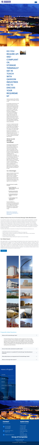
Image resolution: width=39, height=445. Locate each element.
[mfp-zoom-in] (23, 55)
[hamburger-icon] (36, 2)
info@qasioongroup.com (9, 434)
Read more (3, 250)
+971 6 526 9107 (7, 428)
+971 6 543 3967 (8, 426)
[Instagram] (33, 418)
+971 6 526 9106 (8, 427)
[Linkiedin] (38, 418)
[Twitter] (35, 418)
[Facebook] (30, 418)
